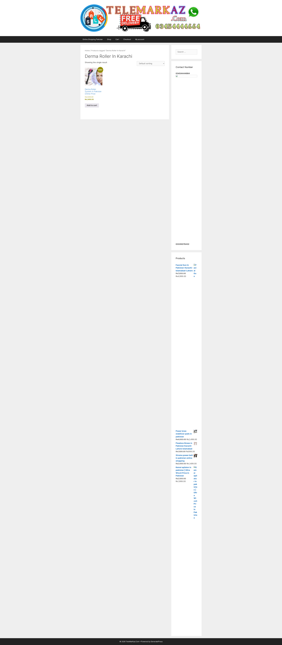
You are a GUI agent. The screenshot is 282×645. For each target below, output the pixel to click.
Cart (117, 39)
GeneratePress (157, 641)
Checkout (127, 39)
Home (87, 51)
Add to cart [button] (92, 105)
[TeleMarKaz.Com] (141, 18)
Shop (109, 39)
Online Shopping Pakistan (93, 39)
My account (139, 39)
